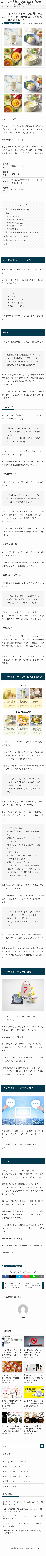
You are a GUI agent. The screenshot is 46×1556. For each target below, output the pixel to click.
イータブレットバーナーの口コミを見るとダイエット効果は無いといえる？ (23, 1502)
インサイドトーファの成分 (18, 209)
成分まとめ (15, 228)
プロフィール (11, 1486)
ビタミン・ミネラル (18, 225)
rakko (23, 1317)
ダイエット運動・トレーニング (17, 1476)
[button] (5, 1276)
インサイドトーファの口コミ (19, 240)
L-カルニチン (16, 216)
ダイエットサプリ (13, 1466)
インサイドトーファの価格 (18, 236)
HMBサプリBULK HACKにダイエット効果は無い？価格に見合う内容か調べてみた (23, 1510)
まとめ (10, 244)
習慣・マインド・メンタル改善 (17, 1481)
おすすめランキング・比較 (16, 1461)
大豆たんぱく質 (17, 222)
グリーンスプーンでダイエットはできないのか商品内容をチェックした (23, 1524)
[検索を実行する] (42, 1446)
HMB (9, 213)
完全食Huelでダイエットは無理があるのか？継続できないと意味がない (23, 1531)
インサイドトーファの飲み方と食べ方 (22, 232)
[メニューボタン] (1, 2)
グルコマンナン (17, 219)
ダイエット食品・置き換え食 (12, 23)
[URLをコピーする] (40, 1276)
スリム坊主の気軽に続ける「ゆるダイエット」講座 (23, 2)
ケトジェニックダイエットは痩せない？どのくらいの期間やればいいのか (23, 1517)
